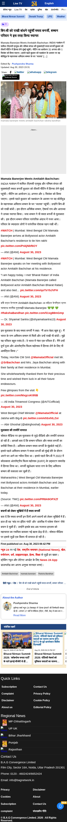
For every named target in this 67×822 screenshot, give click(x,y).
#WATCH (6, 230)
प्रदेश (32, 9)
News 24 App (48, 560)
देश (26, 9)
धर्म (12, 554)
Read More (19, 615)
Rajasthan (15, 749)
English (49, 3)
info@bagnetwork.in (21, 780)
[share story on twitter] (19, 72)
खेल (46, 9)
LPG (50, 16)
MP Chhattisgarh (20, 721)
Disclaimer (8, 700)
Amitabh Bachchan (10, 574)
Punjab (13, 742)
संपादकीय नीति (39, 811)
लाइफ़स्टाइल (21, 554)
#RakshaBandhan (12, 313)
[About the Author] (7, 606)
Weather (61, 16)
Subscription (9, 686)
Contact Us (40, 686)
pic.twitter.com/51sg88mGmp (44, 313)
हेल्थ (31, 554)
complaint (6, 811)
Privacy (5, 789)
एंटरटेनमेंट (54, 9)
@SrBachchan (10, 362)
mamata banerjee (28, 574)
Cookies (6, 796)
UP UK (13, 728)
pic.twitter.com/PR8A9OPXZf (39, 499)
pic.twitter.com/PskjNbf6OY (19, 245)
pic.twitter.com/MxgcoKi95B (19, 395)
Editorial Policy (42, 707)
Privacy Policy (42, 693)
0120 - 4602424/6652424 (26, 773)
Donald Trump (36, 16)
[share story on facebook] (10, 72)
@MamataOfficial (42, 357)
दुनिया (40, 9)
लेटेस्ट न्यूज (7, 9)
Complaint (8, 693)
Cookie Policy (42, 700)
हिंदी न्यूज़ (7, 583)
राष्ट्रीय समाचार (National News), (41, 549)
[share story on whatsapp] (34, 72)
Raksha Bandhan (45, 574)
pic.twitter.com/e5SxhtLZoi (41, 418)
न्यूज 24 (5, 549)
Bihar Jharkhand (20, 735)
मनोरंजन (5, 554)
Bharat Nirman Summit (13, 16)
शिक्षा (38, 554)
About (36, 796)
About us (7, 707)
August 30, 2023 (30, 252)
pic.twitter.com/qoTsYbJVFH (39, 290)
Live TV (17, 3)
